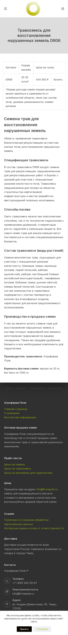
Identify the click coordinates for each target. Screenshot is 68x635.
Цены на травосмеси (17, 468)
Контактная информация (20, 417)
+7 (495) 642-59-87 (24, 582)
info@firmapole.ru (47, 489)
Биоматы (21, 388)
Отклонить (42, 629)
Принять (24, 629)
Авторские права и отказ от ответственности (34, 528)
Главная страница (15, 409)
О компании (11, 413)
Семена (8, 388)
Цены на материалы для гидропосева (28, 472)
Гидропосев (55, 388)
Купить (58, 79)
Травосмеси (37, 388)
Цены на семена (14, 464)
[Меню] (5, 8)
